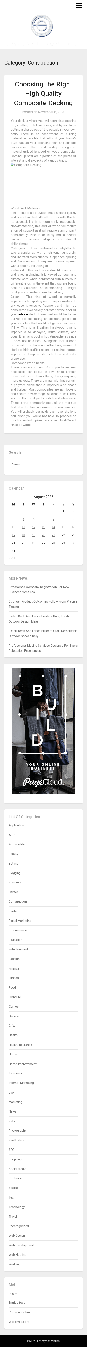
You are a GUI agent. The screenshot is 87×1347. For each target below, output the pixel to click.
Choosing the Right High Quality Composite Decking (43, 93)
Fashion (14, 959)
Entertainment (18, 949)
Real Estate (16, 1140)
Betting (13, 863)
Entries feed (17, 1303)
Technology (17, 1207)
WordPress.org (19, 1322)
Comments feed (20, 1312)
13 (43, 527)
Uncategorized (19, 1226)
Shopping (15, 1159)
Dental (13, 911)
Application (16, 825)
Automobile (17, 844)
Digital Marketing (20, 921)
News (12, 1111)
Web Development (21, 1245)
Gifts (12, 1026)
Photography (17, 1130)
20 (43, 535)
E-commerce (18, 930)
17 (13, 535)
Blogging (14, 873)
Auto (12, 835)
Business (15, 882)
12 (33, 527)
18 (23, 535)
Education (15, 940)
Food (12, 987)
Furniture (15, 997)
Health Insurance (20, 1045)
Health (13, 1035)
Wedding (14, 1264)
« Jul (12, 558)
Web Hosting (17, 1255)
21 (53, 535)
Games (14, 1006)
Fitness (14, 978)
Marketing (15, 1102)
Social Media (17, 1169)
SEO (11, 1150)
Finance (14, 968)
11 (23, 527)
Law (11, 1092)
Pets (12, 1121)
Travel (13, 1217)
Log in (13, 1293)
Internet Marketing (21, 1083)
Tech (12, 1197)
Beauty (13, 854)
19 (33, 535)
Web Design (17, 1235)
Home (13, 1054)
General (14, 1016)
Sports (13, 1188)
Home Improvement (23, 1064)
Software (15, 1178)
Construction (18, 901)
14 (53, 527)
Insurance (15, 1073)
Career (13, 892)
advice (23, 314)
